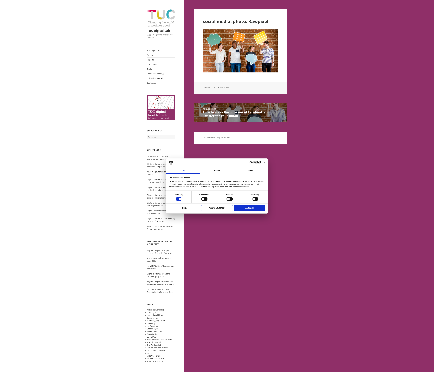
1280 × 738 (224, 87)
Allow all (249, 208)
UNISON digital (153, 356)
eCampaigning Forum (156, 320)
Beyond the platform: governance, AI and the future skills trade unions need (160, 252)
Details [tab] (217, 170)
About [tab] (250, 170)
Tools (149, 69)
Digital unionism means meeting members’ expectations (161, 219)
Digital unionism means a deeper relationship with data (159, 196)
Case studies (152, 64)
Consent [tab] (183, 170)
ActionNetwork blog (155, 310)
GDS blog (151, 323)
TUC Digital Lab (158, 31)
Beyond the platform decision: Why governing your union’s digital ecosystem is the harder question (160, 283)
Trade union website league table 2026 (159, 259)
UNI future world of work (157, 347)
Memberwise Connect (156, 331)
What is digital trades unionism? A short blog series (160, 227)
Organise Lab (152, 334)
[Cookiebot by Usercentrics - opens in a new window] (251, 162)
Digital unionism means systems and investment (161, 212)
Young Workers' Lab (155, 361)
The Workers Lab (154, 345)
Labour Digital (153, 329)
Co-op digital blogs (155, 315)
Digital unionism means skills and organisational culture (159, 204)
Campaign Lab (153, 312)
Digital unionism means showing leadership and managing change (161, 188)
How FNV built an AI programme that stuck (160, 267)
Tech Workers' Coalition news (159, 339)
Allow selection (217, 208)
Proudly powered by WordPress (216, 137)
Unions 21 (151, 353)
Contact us (151, 83)
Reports (150, 60)
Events (150, 55)
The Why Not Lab (154, 342)
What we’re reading (155, 73)
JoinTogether (152, 326)
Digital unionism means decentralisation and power (160, 165)
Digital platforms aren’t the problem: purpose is (158, 275)
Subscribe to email (155, 78)
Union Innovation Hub (156, 350)
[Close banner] (264, 163)
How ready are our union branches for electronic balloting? (157, 157)
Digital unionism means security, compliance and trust (161, 181)
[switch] (204, 199)
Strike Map (151, 337)
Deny (184, 208)
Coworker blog (153, 318)
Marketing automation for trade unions (160, 173)
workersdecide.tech (155, 358)
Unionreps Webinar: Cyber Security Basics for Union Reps (160, 290)
